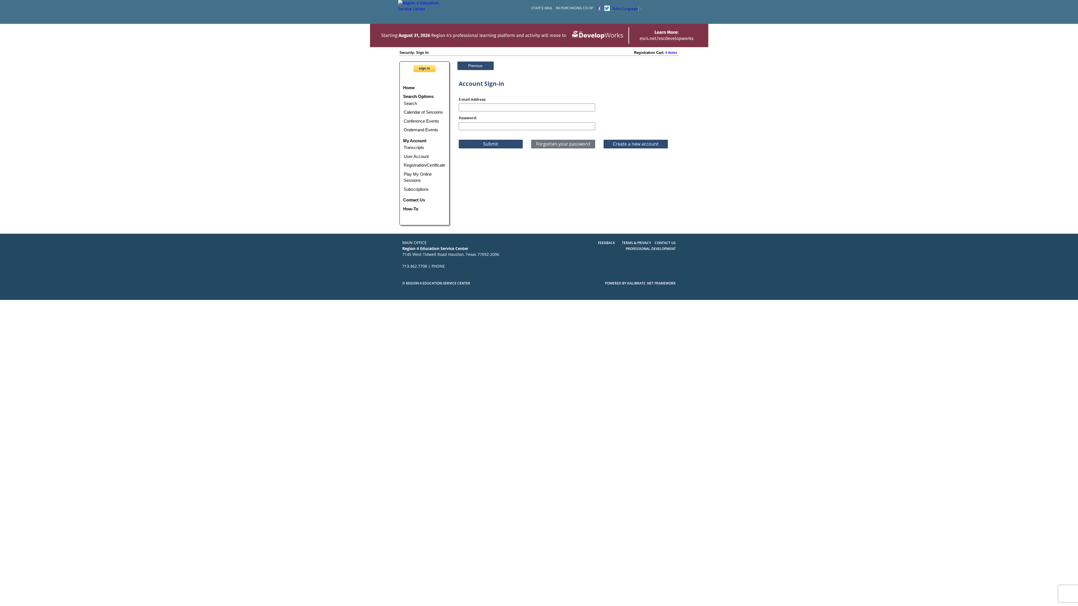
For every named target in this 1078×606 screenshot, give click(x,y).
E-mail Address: (472, 99)
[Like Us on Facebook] (598, 8)
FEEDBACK (606, 242)
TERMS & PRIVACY (637, 242)
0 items (671, 53)
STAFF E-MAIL (541, 8)
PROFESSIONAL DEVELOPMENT (651, 248)
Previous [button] (475, 66)
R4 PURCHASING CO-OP (574, 8)
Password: (468, 117)
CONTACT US (665, 242)
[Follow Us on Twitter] (607, 8)
